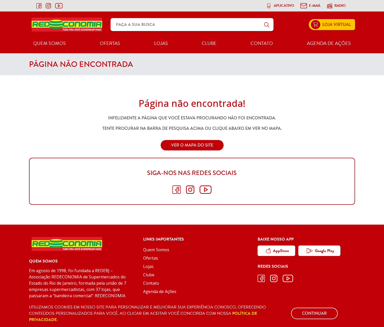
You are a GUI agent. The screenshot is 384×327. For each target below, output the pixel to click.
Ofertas (110, 43)
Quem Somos (49, 43)
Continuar (314, 313)
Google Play (324, 251)
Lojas (161, 43)
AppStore (281, 251)
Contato (262, 43)
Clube (209, 43)
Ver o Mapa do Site (192, 145)
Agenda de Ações (329, 43)
